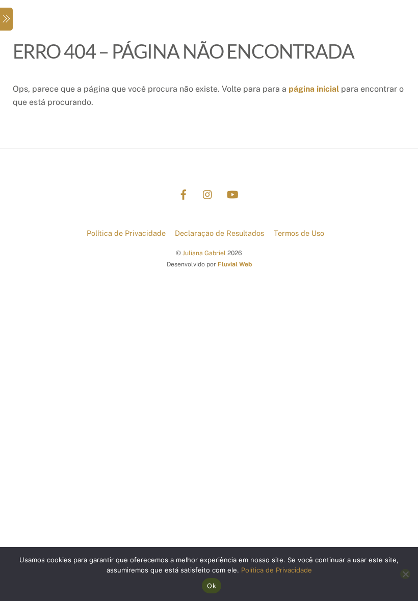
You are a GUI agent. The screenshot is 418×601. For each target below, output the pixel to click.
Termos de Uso (299, 233)
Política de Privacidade (126, 233)
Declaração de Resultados (219, 233)
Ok (211, 586)
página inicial (314, 89)
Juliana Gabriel (204, 253)
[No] (405, 574)
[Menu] (6, 19)
